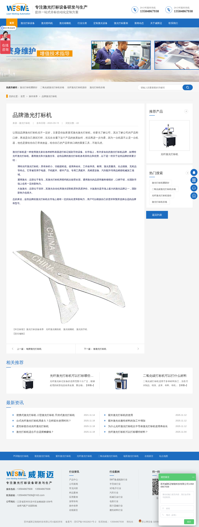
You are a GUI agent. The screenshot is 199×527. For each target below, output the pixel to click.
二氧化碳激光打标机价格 (52, 87)
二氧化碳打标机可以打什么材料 (165, 375)
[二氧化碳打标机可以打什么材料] (121, 380)
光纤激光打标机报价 (77, 87)
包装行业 (114, 501)
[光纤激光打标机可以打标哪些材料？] (28, 380)
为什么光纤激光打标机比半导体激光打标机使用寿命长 (138, 426)
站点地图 (163, 455)
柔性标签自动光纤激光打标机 (32, 426)
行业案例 (115, 471)
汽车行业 (114, 492)
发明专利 (73, 501)
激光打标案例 (121, 23)
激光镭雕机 (65, 23)
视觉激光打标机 (42, 455)
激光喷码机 (47, 23)
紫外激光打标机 (63, 455)
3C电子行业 (115, 488)
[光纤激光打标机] (169, 135)
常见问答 (73, 488)
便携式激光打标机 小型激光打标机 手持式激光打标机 (45, 415)
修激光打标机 (99, 348)
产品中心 (73, 479)
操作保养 (33, 96)
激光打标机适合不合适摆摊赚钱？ (35, 432)
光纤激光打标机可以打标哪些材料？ (72, 375)
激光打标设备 (28, 23)
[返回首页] (193, 195)
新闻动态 (139, 23)
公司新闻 (73, 483)
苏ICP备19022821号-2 (85, 521)
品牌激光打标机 (49, 96)
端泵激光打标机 (131, 455)
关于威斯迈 (156, 23)
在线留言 (149, 455)
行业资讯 (74, 471)
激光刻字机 (81, 329)
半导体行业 (115, 483)
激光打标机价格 (97, 87)
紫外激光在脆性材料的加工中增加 (126, 420)
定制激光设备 (100, 23)
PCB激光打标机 (21, 455)
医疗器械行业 (116, 505)
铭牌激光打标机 (34, 348)
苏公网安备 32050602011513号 (157, 521)
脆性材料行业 (116, 509)
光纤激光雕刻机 (54, 329)
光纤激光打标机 (169, 154)
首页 (23, 96)
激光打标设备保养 (35, 329)
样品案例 (73, 492)
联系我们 (173, 23)
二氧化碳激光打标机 (108, 455)
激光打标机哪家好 (28, 87)
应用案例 (73, 496)
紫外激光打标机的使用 (120, 415)
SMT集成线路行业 (118, 479)
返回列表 (157, 215)
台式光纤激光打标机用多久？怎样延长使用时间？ (43, 420)
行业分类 (82, 23)
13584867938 (117, 521)
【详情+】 (90, 385)
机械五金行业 (116, 496)
